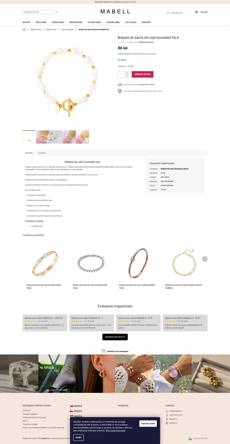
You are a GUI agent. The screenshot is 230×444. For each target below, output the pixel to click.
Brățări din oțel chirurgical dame (174, 169)
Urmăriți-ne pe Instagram (117, 351)
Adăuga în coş (143, 74)
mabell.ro (173, 419)
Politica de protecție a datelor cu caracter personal (43, 428)
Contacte (26, 410)
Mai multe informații (115, 430)
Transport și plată (30, 414)
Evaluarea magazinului (115, 306)
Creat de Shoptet (201, 438)
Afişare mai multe (115, 337)
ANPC (25, 421)
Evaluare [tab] (42, 153)
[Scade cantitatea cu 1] (127, 75)
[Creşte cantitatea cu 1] (127, 72)
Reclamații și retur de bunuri (34, 417)
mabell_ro (173, 423)
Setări (78, 437)
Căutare (56, 12)
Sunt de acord (148, 423)
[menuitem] (26, 21)
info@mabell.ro (175, 411)
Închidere (137, 99)
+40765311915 (175, 415)
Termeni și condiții (30, 424)
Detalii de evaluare (146, 42)
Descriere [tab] (29, 153)
